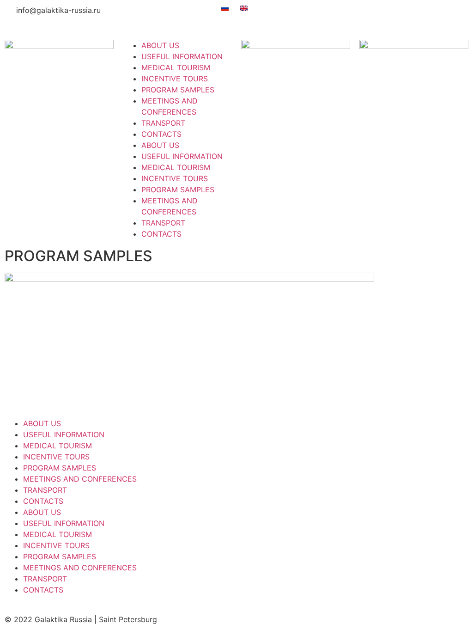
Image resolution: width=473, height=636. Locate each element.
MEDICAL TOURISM (175, 67)
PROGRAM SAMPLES (177, 89)
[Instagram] (382, 16)
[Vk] (331, 16)
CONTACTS (161, 134)
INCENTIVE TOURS (174, 78)
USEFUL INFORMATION (182, 56)
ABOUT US (160, 45)
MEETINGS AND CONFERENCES (80, 478)
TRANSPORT (163, 123)
